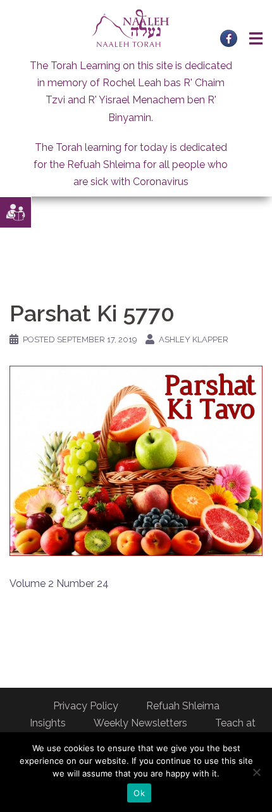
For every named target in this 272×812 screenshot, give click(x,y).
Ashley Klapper (193, 339)
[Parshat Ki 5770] (136, 460)
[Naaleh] (130, 28)
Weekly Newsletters (140, 723)
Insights (48, 723)
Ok (139, 793)
